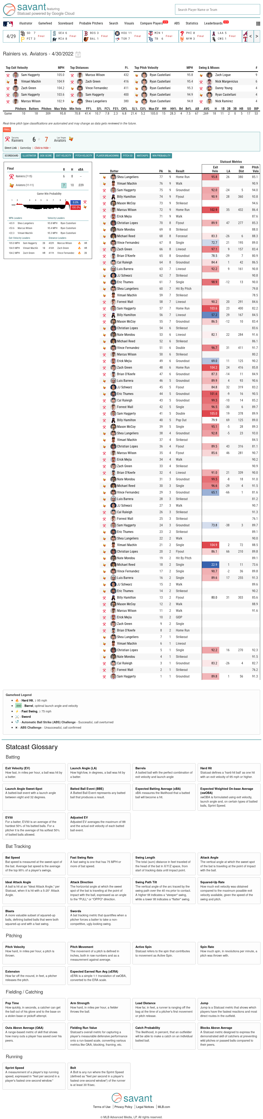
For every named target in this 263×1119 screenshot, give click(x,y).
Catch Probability (147, 1028)
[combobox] (217, 9)
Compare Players (151, 23)
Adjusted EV (79, 817)
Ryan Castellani (160, 75)
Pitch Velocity (15, 947)
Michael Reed (126, 236)
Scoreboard (65, 23)
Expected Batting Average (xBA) (158, 789)
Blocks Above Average (216, 1028)
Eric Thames (125, 282)
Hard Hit (27, 700)
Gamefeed (45, 23)
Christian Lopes (127, 223)
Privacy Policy (123, 1107)
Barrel (28, 706)
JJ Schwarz (124, 275)
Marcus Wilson (30, 101)
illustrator (25, 23)
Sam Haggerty (30, 75)
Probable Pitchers (91, 23)
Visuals (129, 23)
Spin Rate (207, 947)
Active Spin (143, 947)
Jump (204, 1003)
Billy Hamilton (126, 197)
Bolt (73, 1068)
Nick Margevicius (226, 81)
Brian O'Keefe (126, 256)
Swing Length (145, 857)
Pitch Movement (81, 947)
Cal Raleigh (124, 262)
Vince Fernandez (96, 88)
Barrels (140, 768)
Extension (12, 971)
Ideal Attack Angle (18, 882)
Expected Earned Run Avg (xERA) (94, 971)
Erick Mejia (124, 216)
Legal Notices (145, 1107)
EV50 (9, 817)
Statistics (192, 23)
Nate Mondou (126, 229)
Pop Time (12, 1003)
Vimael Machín (31, 81)
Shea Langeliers (96, 101)
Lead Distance (145, 1003)
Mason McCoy (126, 203)
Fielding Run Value (83, 1028)
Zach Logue (223, 75)
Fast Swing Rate (81, 857)
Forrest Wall (125, 302)
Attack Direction (81, 882)
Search (113, 23)
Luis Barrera (125, 269)
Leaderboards (216, 23)
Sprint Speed (14, 1068)
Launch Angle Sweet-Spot (23, 789)
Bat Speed (12, 857)
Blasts (9, 911)
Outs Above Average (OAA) (24, 1028)
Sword (26, 716)
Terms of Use (102, 1107)
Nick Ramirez (224, 101)
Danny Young (223, 88)
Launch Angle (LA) (83, 768)
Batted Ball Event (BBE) (87, 789)
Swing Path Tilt (146, 882)
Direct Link (11, 148)
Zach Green (28, 88)
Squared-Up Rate (212, 882)
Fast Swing (29, 711)
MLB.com (164, 1107)
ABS (177, 23)
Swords (75, 911)
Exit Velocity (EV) (17, 768)
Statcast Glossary (32, 746)
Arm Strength (80, 1003)
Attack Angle (209, 857)
